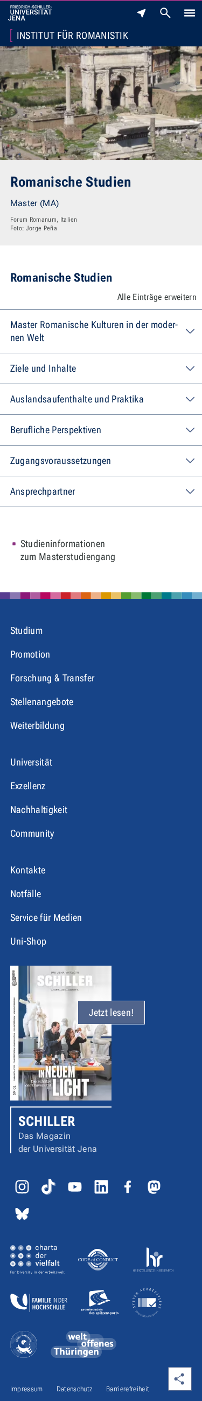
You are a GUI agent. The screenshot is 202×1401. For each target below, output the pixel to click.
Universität (31, 762)
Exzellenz (28, 785)
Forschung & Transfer (52, 678)
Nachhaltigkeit (38, 809)
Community (32, 833)
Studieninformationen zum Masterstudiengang (68, 550)
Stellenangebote (42, 701)
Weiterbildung (37, 725)
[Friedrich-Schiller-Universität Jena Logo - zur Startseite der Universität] (30, 12)
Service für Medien (46, 917)
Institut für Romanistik (72, 35)
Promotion (30, 654)
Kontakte (28, 870)
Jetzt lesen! (111, 1012)
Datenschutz (75, 1389)
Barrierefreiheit (127, 1389)
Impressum (26, 1389)
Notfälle (25, 893)
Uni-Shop (28, 941)
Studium (26, 630)
